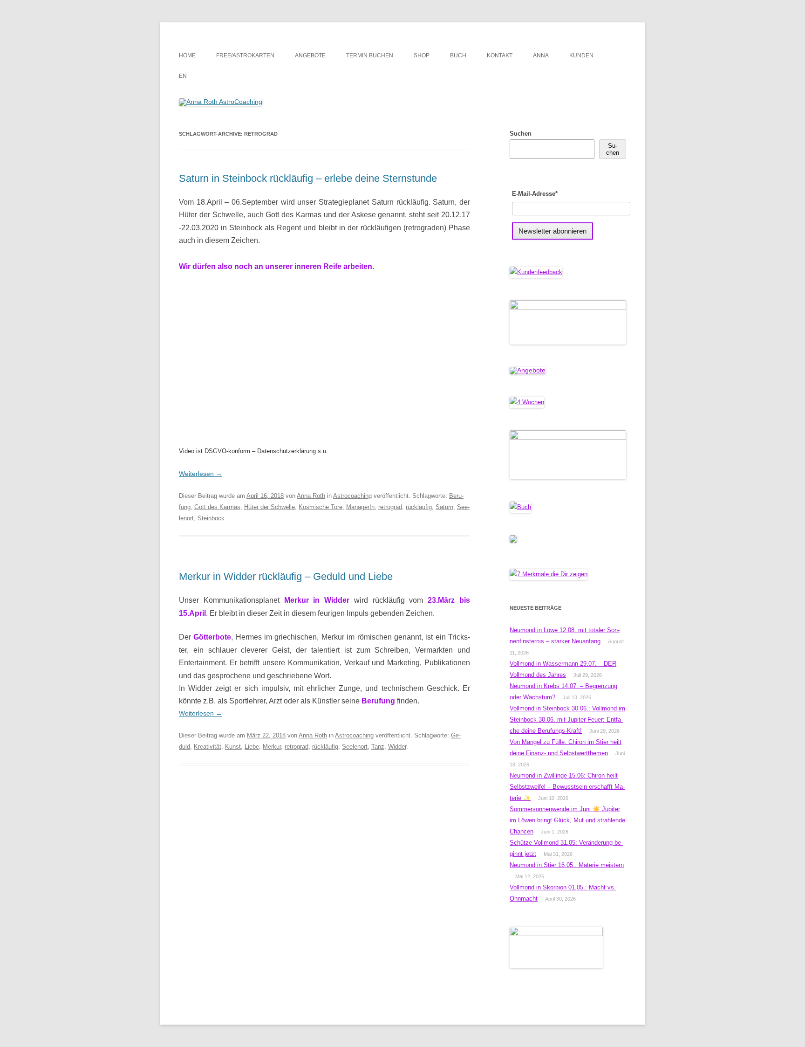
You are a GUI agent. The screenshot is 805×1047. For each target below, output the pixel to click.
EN (183, 76)
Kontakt (499, 55)
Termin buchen (369, 55)
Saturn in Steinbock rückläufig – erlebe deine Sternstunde (308, 178)
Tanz (377, 746)
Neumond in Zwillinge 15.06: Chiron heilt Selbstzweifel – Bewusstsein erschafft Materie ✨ (567, 786)
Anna (541, 55)
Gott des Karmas (217, 506)
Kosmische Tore (320, 506)
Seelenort (355, 746)
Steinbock (211, 518)
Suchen (521, 133)
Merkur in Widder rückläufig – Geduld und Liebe (286, 576)
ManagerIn (360, 506)
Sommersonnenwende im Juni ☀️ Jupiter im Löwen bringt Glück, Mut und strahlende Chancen (567, 820)
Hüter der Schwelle (269, 506)
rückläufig (419, 506)
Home (187, 55)
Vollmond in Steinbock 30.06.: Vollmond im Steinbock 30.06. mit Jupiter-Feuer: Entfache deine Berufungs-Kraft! (567, 719)
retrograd (390, 506)
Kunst (233, 746)
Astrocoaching (352, 495)
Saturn (444, 506)
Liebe (252, 746)
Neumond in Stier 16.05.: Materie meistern (567, 864)
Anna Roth (311, 495)
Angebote (310, 55)
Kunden (581, 55)
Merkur (272, 746)
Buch (458, 55)
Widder (397, 746)
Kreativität (207, 746)
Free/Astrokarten (245, 55)
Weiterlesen (200, 473)
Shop (422, 55)
